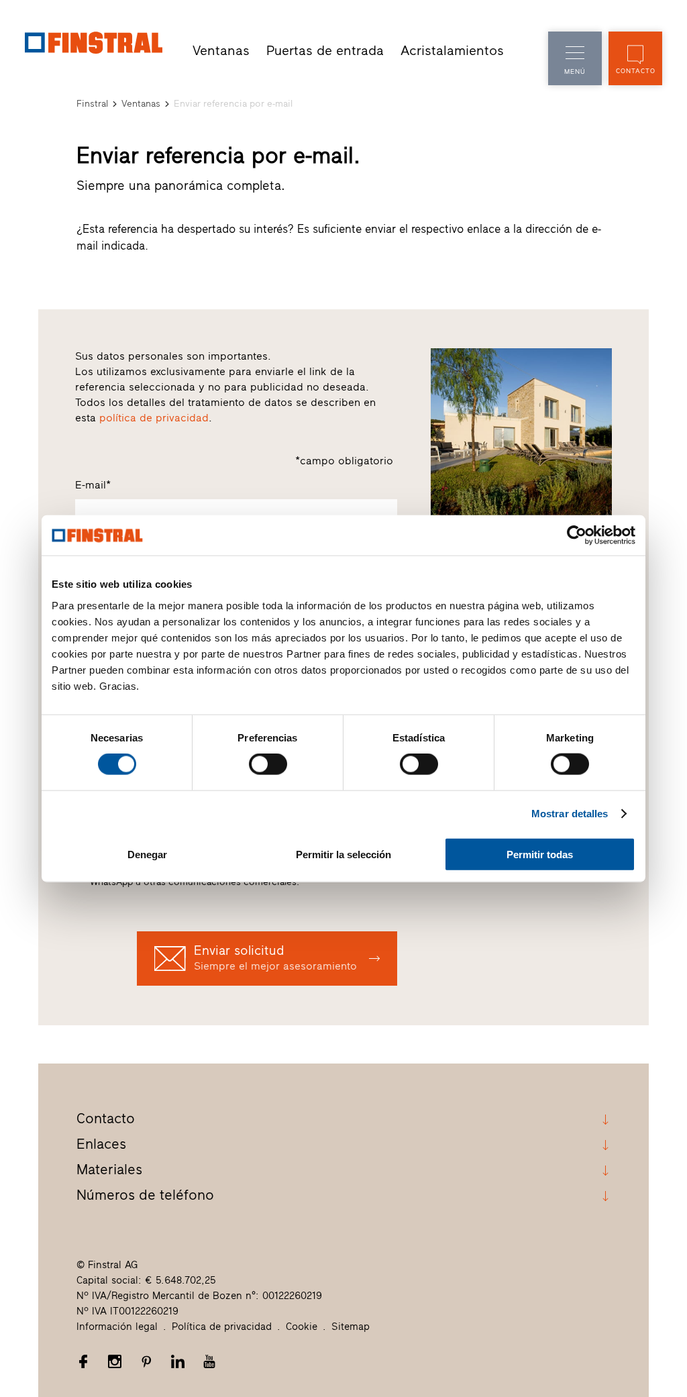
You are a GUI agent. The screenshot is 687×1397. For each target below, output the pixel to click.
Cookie (301, 1327)
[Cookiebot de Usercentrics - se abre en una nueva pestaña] (576, 535)
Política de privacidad (222, 1327)
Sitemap (350, 1327)
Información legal (117, 1327)
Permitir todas (540, 854)
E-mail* (93, 484)
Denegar (147, 854)
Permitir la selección (343, 854)
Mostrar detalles (570, 813)
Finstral (92, 103)
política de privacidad (154, 417)
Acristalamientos (452, 50)
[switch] (268, 764)
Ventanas (221, 50)
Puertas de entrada (325, 50)
